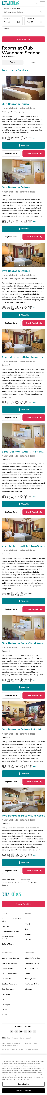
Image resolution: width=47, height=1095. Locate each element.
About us (28, 919)
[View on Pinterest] (34, 1031)
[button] (42, 2)
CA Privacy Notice (32, 984)
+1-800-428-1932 (23, 1026)
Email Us (5, 926)
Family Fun (6, 994)
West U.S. (22, 882)
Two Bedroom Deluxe (16, 271)
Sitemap (28, 989)
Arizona (34, 882)
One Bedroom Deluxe (16, 187)
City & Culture (7, 968)
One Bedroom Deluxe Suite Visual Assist (23, 729)
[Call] (36, 3)
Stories (28, 939)
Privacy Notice (30, 979)
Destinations (25, 879)
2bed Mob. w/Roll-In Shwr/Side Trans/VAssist (23, 546)
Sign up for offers (23, 904)
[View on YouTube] (21, 1031)
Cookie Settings (23, 1084)
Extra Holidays (8, 879)
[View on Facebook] (16, 1031)
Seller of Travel (8, 944)
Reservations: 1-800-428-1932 (11, 920)
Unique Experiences (9, 974)
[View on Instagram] (25, 1031)
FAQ (27, 929)
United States (7, 882)
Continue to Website (23, 1091)
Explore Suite (11, 153)
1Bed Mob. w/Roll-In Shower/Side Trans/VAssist (23, 357)
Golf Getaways (7, 989)
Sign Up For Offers (32, 958)
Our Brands (29, 924)
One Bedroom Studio (15, 104)
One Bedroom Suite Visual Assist (23, 643)
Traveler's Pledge (32, 963)
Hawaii (4, 1010)
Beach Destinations (9, 963)
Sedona (5, 885)
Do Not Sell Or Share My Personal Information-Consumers (20, 1049)
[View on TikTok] (30, 1031)
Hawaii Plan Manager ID (10, 1045)
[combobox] (21, 12)
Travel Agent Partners (10, 931)
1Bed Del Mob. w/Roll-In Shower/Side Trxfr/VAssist (23, 451)
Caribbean (6, 1015)
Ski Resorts (6, 979)
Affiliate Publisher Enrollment (9, 938)
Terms (27, 974)
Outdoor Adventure (9, 984)
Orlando (5, 999)
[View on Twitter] (11, 1031)
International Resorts (10, 958)
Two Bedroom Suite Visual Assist (23, 815)
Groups (28, 934)
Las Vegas (6, 1005)
